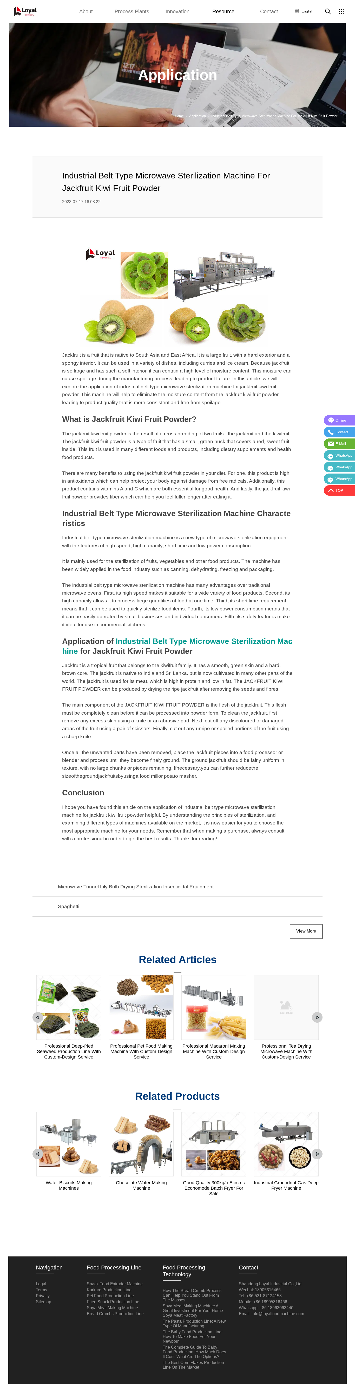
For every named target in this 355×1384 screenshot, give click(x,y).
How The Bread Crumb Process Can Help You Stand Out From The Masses (192, 1295)
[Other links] (341, 11)
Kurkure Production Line (109, 1290)
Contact (269, 11)
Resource (223, 11)
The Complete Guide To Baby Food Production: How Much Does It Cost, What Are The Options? (194, 1352)
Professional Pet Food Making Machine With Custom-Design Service (141, 1051)
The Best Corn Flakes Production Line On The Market (193, 1364)
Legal (41, 1284)
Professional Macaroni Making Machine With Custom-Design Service (213, 1051)
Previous (37, 1017)
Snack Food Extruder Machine (115, 1284)
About (86, 11)
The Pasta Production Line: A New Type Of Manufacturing (194, 1323)
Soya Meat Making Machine (112, 1308)
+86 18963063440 (276, 1308)
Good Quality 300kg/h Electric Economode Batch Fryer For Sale (214, 1188)
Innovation (177, 11)
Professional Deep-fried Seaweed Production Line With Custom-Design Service (69, 1051)
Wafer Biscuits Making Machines (69, 1185)
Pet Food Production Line (110, 1296)
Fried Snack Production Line (113, 1302)
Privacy (43, 1296)
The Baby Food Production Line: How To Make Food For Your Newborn (192, 1336)
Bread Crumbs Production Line (115, 1314)
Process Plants (132, 11)
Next (317, 1017)
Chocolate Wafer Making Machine (141, 1185)
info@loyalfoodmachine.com (278, 1314)
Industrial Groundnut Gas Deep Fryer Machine (286, 1185)
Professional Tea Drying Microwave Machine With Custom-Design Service (286, 1051)
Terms (41, 1290)
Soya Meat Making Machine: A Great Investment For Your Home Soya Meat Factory (193, 1311)
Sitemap (43, 1302)
